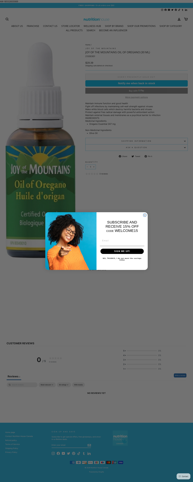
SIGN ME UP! (122, 251)
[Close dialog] (144, 215)
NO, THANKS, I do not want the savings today (122, 259)
